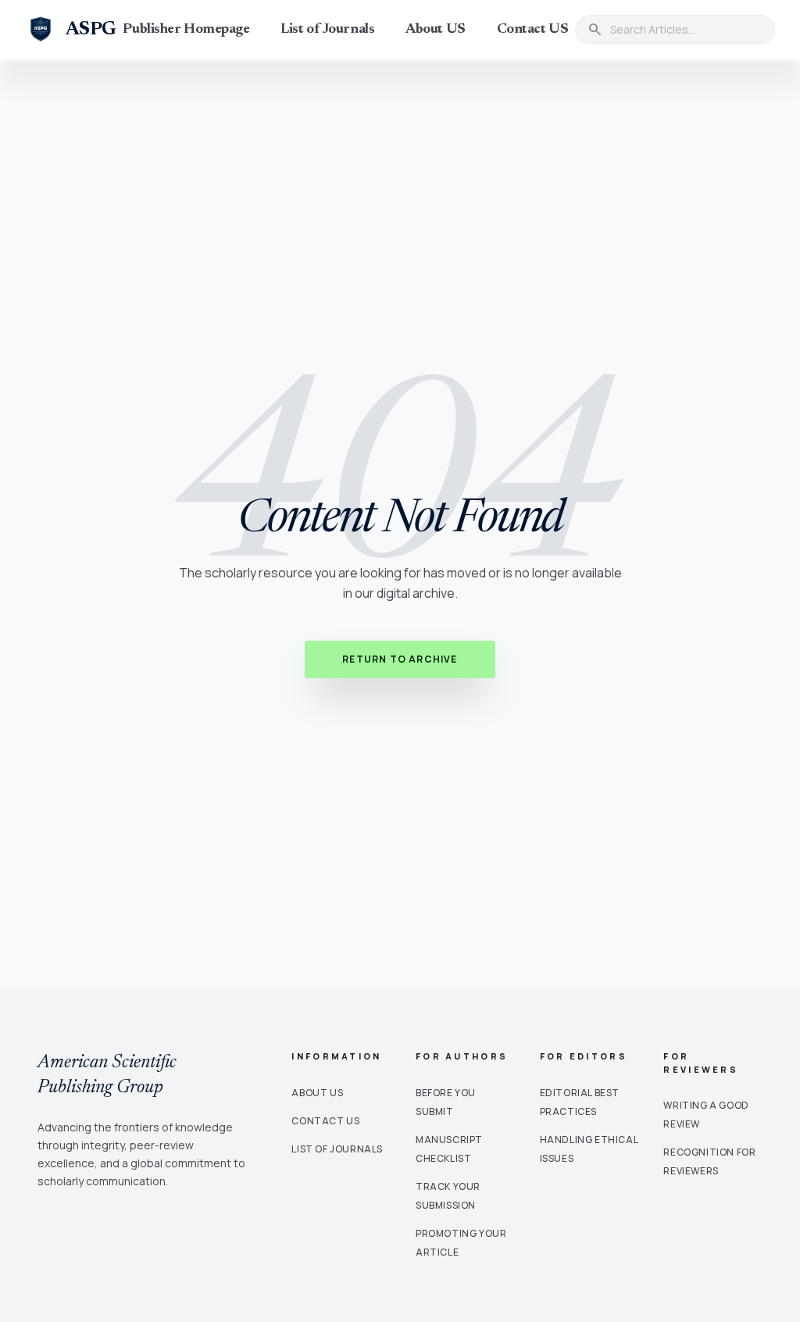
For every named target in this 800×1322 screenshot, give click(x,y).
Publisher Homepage (186, 30)
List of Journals (327, 30)
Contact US (533, 30)
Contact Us (325, 1120)
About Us (317, 1092)
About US (435, 30)
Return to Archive (399, 659)
